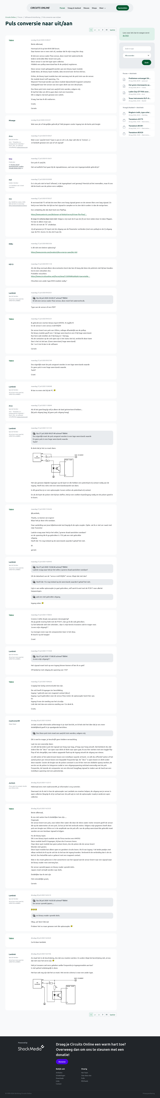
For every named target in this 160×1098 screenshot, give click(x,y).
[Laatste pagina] (106, 30)
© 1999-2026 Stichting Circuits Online (18, 1093)
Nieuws (86, 8)
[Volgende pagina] (103, 30)
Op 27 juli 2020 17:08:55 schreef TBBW (51, 656)
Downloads (60, 1078)
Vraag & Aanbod (74, 8)
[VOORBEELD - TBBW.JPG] (58, 465)
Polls (83, 1078)
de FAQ (125, 35)
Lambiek (12, 293)
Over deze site (86, 1075)
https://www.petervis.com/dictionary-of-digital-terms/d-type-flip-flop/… (59, 214)
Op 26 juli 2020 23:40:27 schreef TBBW (51, 298)
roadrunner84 (14, 721)
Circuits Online (10, 17)
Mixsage (12, 120)
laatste (112, 30)
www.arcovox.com (22, 147)
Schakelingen (60, 1075)
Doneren (62, 1061)
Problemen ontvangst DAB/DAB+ (142, 78)
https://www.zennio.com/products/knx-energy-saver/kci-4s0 (54, 252)
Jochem (12, 783)
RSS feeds (84, 1081)
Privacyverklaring (149, 1093)
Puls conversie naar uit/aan (51, 17)
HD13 (11, 264)
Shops (94, 8)
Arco (11, 136)
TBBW (11, 40)
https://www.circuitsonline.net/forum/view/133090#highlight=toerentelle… (60, 276)
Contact (58, 1084)
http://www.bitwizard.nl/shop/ (18, 205)
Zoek (147, 62)
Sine (10, 159)
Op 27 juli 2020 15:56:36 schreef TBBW (51, 567)
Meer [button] (101, 8)
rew (10, 198)
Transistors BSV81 (136, 125)
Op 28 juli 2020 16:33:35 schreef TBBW (51, 900)
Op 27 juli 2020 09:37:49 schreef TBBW (51, 433)
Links (57, 1081)
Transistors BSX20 (136, 132)
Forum (62, 8)
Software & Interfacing (32, 17)
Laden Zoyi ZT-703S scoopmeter (141, 91)
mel (10, 179)
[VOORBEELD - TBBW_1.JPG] (58, 991)
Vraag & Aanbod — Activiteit (133, 107)
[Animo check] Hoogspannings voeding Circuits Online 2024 (16, 166)
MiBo (11, 244)
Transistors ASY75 (136, 119)
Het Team (84, 1073)
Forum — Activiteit (129, 73)
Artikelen (59, 1073)
